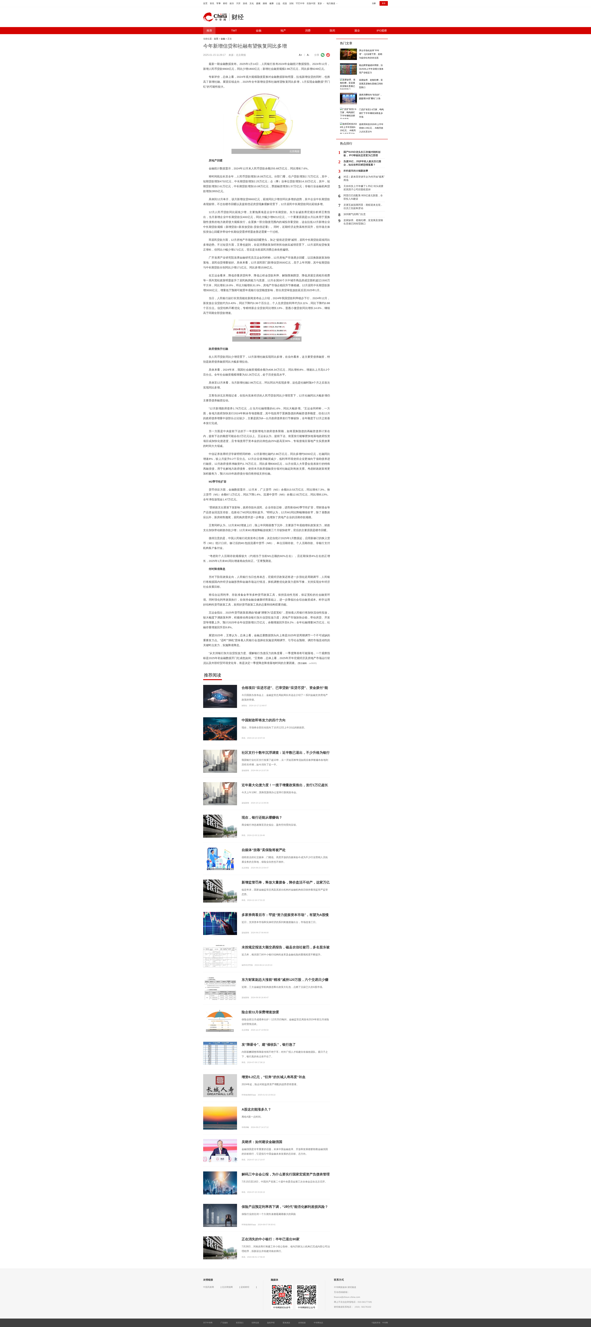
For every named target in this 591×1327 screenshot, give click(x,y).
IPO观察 (382, 30)
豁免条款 (286, 1323)
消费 (308, 30)
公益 (278, 3)
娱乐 (232, 3)
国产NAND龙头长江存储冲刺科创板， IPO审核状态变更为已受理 (362, 154)
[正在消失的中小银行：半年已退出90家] (220, 1247)
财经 (225, 3)
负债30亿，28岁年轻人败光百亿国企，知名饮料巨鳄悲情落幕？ (362, 163)
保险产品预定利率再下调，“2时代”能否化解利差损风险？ (285, 1207)
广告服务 (224, 1323)
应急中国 (311, 3)
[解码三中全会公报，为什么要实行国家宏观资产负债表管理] (220, 1183)
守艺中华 (300, 3)
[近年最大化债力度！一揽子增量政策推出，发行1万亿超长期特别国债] (220, 793)
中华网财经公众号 (306, 1307)
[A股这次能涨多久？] (220, 1118)
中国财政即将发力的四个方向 (264, 720)
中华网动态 (318, 1323)
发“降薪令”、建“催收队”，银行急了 (269, 1044)
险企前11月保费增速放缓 (260, 1012)
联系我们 (239, 1323)
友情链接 (302, 1323)
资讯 (212, 3)
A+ (300, 55)
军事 (218, 3)
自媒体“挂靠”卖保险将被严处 (264, 850)
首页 (205, 3)
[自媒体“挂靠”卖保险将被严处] (220, 858)
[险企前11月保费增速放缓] (220, 1020)
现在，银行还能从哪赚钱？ (262, 817)
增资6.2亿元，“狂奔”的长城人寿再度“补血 (274, 1077)
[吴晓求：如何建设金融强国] (220, 1150)
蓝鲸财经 (245, 1287)
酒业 (357, 30)
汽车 (238, 3)
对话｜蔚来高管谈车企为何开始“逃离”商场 (364, 178)
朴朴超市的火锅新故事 (356, 170)
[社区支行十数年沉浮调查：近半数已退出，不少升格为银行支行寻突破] (220, 761)
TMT (234, 30)
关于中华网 (207, 1323)
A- (308, 55)
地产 (283, 30)
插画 (265, 3)
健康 (271, 3)
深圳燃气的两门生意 (355, 214)
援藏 (258, 3)
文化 (251, 3)
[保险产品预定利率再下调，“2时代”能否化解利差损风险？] (220, 1215)
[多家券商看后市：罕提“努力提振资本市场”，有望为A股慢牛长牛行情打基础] (220, 923)
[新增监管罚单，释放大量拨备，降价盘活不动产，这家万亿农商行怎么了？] (220, 891)
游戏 (245, 3)
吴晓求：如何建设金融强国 (262, 1142)
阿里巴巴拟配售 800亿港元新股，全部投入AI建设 (363, 197)
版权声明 (271, 1323)
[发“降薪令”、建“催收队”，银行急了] (220, 1063)
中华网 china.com (216, 17)
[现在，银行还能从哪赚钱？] (220, 826)
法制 (291, 3)
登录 (384, 3)
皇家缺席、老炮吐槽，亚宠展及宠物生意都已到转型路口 (363, 222)
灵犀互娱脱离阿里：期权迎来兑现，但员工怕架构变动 (363, 207)
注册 (374, 3)
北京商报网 (227, 1287)
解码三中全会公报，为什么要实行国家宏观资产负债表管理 (286, 1174)
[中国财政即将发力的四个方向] (220, 728)
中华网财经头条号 (281, 1307)
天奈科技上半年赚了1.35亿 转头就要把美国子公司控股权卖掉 (363, 188)
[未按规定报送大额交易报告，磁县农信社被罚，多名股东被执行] (220, 956)
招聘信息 (255, 1323)
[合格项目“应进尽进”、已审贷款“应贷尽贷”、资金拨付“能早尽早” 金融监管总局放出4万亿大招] (220, 696)
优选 (285, 3)
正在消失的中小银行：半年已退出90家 (271, 1239)
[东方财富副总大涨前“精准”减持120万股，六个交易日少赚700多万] (220, 990)
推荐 (209, 30)
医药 (332, 30)
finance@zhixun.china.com (347, 1297)
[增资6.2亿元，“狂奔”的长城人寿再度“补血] (220, 1085)
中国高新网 (208, 1287)
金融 (258, 30)
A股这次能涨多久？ (256, 1109)
